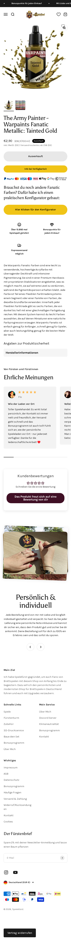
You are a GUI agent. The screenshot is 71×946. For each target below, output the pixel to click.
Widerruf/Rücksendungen (17, 807)
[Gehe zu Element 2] (20, 105)
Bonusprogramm (14, 742)
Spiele (7, 711)
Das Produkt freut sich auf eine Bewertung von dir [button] (35, 498)
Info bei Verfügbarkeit (35, 169)
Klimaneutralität (49, 724)
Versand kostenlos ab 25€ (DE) (36, 145)
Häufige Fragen (12, 792)
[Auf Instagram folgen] (6, 872)
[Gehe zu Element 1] (9, 105)
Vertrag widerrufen (19, 933)
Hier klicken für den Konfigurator (35, 209)
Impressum (10, 767)
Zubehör (9, 724)
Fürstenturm (11, 717)
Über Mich (10, 749)
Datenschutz (11, 779)
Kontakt (44, 736)
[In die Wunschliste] (63, 26)
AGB (6, 773)
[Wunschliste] (58, 14)
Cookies (8, 821)
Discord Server (47, 717)
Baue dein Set (11, 736)
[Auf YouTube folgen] (15, 872)
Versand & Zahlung (15, 798)
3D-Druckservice (14, 730)
